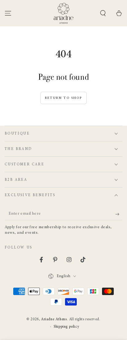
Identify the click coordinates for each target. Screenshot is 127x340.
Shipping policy (66, 327)
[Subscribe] (118, 214)
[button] (103, 13)
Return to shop (63, 98)
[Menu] (8, 13)
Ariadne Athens (54, 319)
